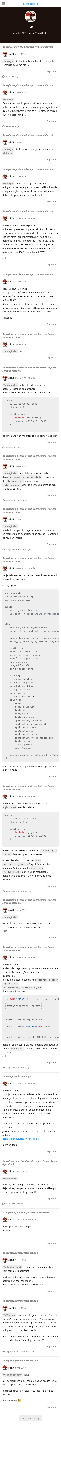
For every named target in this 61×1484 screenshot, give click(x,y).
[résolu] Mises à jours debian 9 (23, 1252)
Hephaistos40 (14, 1266)
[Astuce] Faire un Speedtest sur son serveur (29, 1212)
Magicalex (12, 351)
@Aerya (7, 153)
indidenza (11, 1178)
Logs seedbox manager (19, 1076)
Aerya (9, 61)
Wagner (10, 1315)
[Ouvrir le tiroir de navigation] (3, 3)
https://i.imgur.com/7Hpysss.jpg (20, 1138)
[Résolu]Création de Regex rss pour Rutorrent (30, 47)
